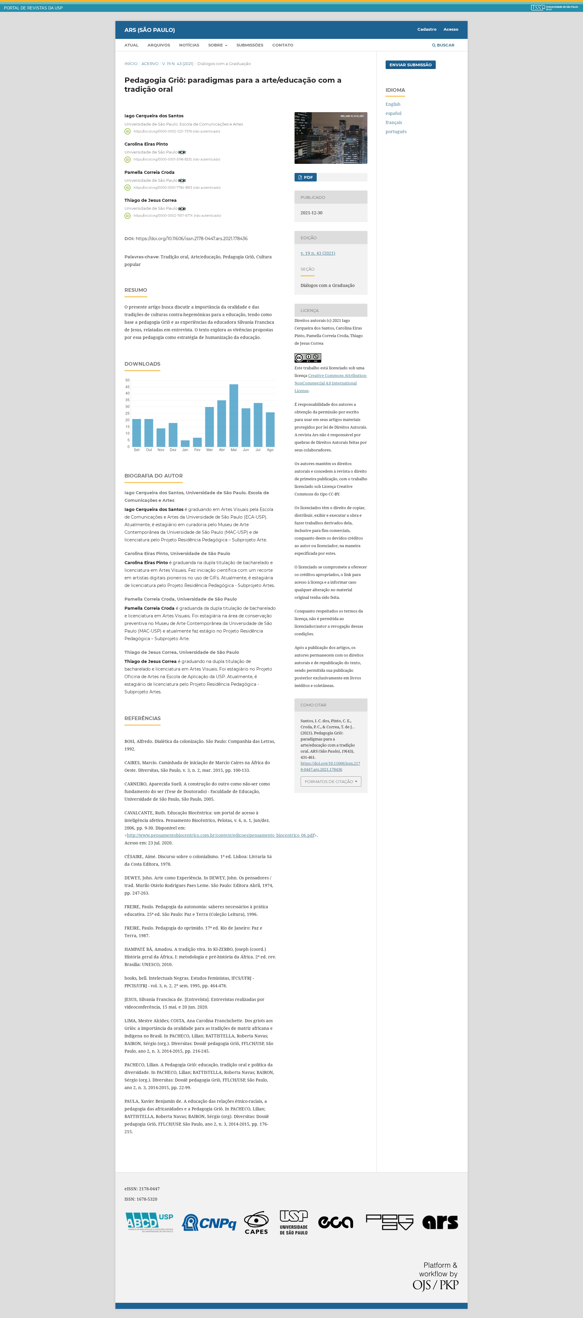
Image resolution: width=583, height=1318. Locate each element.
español (393, 113)
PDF (308, 177)
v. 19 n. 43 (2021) (177, 63)
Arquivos (159, 45)
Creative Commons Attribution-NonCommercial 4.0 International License (331, 383)
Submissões (250, 45)
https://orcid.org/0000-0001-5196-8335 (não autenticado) (177, 159)
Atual (131, 45)
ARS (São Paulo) (149, 29)
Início (131, 63)
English (393, 104)
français (394, 122)
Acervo (150, 63)
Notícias (189, 45)
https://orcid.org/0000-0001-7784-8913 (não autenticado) (177, 187)
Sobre (216, 45)
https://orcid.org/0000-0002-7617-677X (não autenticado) (177, 216)
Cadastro (427, 29)
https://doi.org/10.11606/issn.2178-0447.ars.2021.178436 (192, 238)
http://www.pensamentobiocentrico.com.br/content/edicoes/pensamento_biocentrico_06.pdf (220, 835)
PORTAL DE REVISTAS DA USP (33, 8)
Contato (282, 45)
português (396, 131)
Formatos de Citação (329, 781)
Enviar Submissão (411, 64)
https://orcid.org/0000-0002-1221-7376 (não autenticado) (177, 131)
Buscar (445, 45)
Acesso (451, 29)
